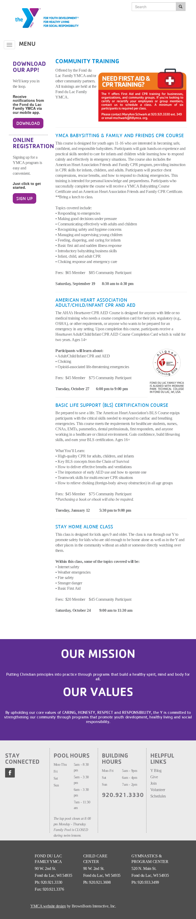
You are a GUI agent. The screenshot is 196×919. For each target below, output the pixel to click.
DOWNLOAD (28, 123)
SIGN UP (24, 198)
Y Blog (156, 770)
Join (154, 783)
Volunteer (158, 789)
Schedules (158, 796)
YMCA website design (48, 906)
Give (154, 777)
